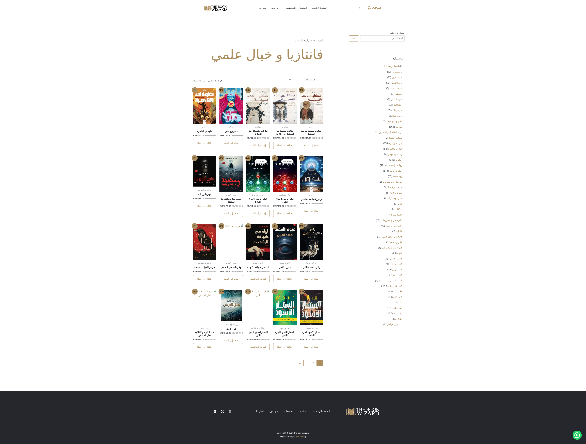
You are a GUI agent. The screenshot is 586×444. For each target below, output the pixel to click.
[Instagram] (230, 411)
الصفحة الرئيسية (319, 8)
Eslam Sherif (299, 436)
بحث (354, 38)
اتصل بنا (262, 8)
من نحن (274, 8)
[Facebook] (214, 411)
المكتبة (303, 8)
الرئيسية (319, 40)
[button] (359, 8)
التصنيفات (291, 8)
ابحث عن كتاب (397, 33)
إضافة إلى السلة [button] (311, 145)
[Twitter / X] (222, 411)
